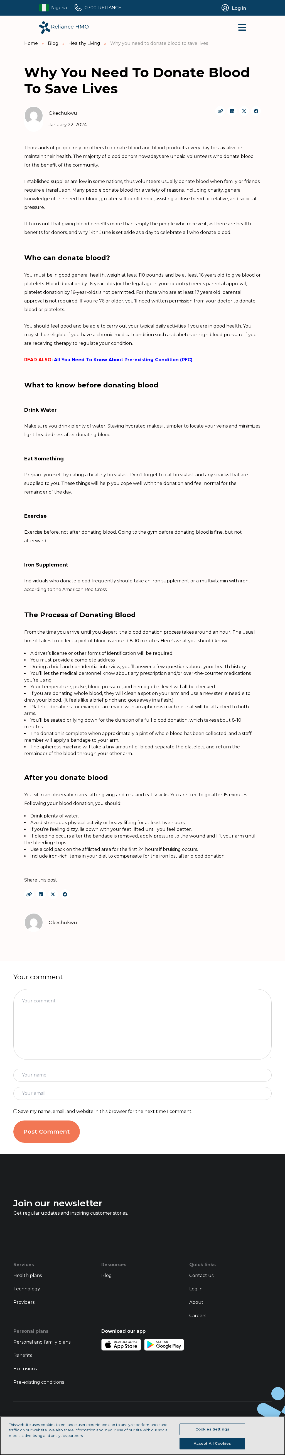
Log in (196, 1289)
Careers (197, 1315)
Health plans (27, 1275)
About (196, 1302)
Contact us (201, 1275)
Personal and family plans (41, 1342)
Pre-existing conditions (38, 1382)
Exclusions (25, 1368)
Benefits (22, 1355)
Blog (106, 1275)
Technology (26, 1289)
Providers (24, 1302)
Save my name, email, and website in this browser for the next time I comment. (105, 1111)
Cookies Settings (212, 1429)
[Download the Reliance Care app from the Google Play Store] (164, 1345)
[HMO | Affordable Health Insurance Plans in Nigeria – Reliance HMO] (64, 27)
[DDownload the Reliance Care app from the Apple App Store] (121, 1345)
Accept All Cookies (212, 1443)
